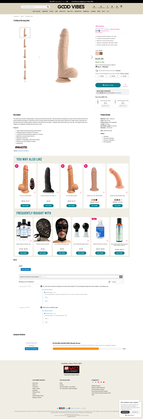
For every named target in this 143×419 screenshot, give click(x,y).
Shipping (34, 390)
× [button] (139, 401)
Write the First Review (115, 29)
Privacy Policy (36, 392)
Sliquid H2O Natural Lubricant (100, 244)
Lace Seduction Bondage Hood (62, 244)
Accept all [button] (125, 412)
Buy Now (25, 205)
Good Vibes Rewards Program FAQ (101, 393)
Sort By (110, 282)
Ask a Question (98, 32)
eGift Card (35, 383)
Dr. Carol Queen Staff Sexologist (68, 388)
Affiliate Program (96, 386)
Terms (34, 394)
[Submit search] (120, 276)
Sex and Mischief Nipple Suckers (81, 244)
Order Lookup (36, 388)
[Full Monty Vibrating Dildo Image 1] (65, 57)
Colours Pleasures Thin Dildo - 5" (48, 195)
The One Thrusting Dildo (25, 195)
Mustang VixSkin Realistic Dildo (117, 195)
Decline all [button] (135, 412)
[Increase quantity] (102, 81)
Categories (16, 16)
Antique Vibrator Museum (98, 387)
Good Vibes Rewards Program (100, 391)
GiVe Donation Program (98, 389)
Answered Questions (104, 30)
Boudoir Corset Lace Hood (42, 244)
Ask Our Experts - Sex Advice (67, 386)
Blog (61, 383)
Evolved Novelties (23, 151)
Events (61, 385)
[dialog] (130, 409)
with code (59, 1)
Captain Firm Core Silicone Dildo (94, 195)
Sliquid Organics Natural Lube (23, 244)
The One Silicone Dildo (71, 195)
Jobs (93, 394)
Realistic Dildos (29, 16)
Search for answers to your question (29, 276)
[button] (92, 57)
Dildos (22, 16)
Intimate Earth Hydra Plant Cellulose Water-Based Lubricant (119, 244)
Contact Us (35, 386)
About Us (34, 385)
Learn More (118, 93)
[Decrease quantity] (96, 81)
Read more (129, 409)
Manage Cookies (36, 397)
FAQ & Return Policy (37, 395)
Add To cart (109, 85)
